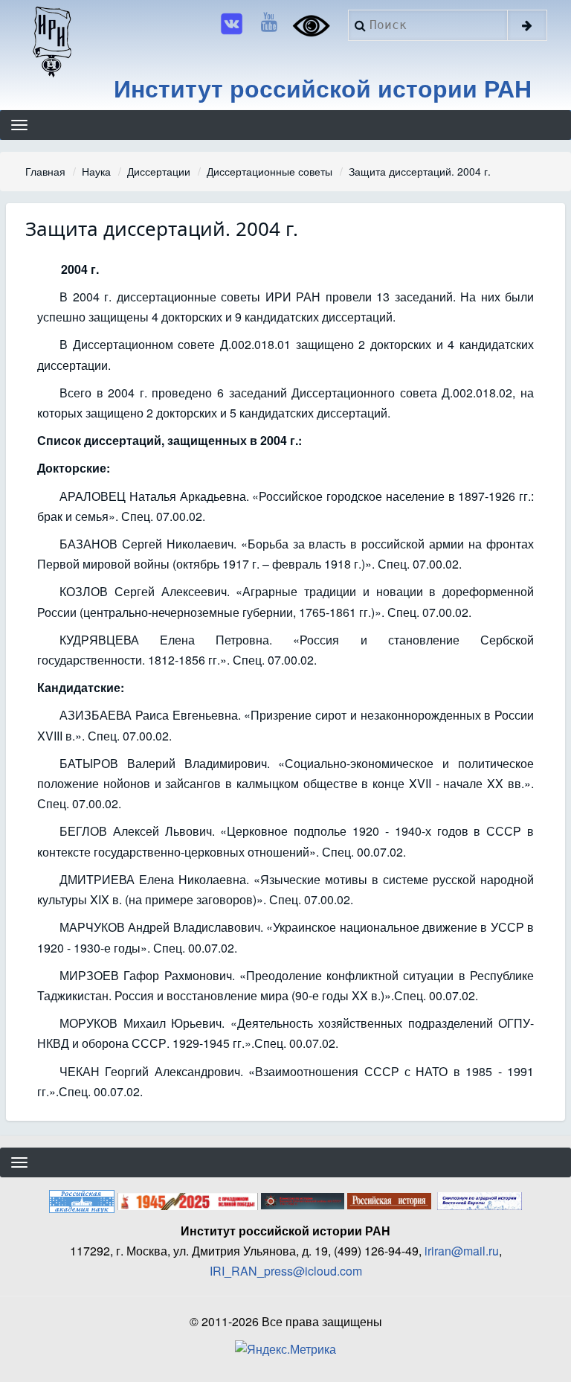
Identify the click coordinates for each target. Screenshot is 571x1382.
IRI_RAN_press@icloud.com (286, 1270)
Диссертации (158, 171)
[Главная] (51, 41)
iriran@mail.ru (462, 1250)
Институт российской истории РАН (323, 88)
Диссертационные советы (269, 171)
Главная (45, 171)
